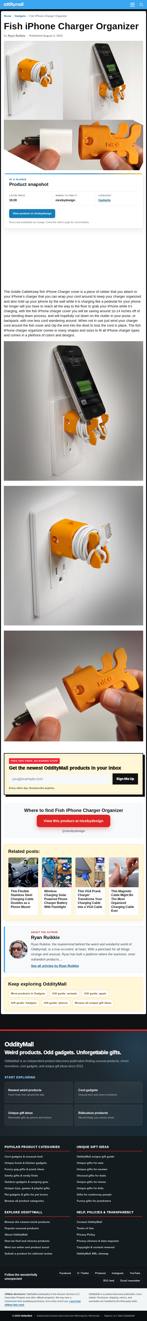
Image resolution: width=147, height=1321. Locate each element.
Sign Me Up (125, 779)
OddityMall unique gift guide (95, 1156)
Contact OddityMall (89, 1221)
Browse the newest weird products (27, 1221)
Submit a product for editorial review (28, 1253)
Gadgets (20, 15)
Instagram (118, 1273)
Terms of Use (85, 1228)
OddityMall (19, 1044)
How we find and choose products (27, 1240)
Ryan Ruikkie (16, 35)
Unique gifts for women (92, 1169)
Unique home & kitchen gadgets (26, 1162)
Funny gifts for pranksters (94, 1200)
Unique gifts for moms (91, 1181)
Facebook (65, 1273)
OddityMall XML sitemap (93, 1253)
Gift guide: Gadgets (24, 1002)
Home (7, 15)
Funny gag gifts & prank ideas (24, 1169)
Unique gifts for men (90, 1162)
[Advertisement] (73, 261)
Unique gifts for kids (90, 1188)
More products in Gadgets (28, 993)
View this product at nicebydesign (73, 821)
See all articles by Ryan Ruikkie (55, 966)
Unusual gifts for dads (91, 1175)
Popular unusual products (22, 1228)
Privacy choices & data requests (98, 1240)
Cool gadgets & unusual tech (24, 1156)
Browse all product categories (24, 1200)
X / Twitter (83, 1273)
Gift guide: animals (64, 993)
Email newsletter (130, 1280)
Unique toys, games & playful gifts (27, 1188)
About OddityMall (16, 1234)
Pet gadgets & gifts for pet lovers (26, 1194)
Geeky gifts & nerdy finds (21, 1175)
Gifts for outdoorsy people (94, 1194)
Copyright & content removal (95, 1247)
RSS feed (108, 1280)
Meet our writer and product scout (27, 1247)
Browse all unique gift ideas (93, 1002)
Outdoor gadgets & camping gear (26, 1181)
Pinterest (100, 1273)
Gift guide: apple (95, 993)
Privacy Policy (86, 1234)
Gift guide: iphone (56, 1002)
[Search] (141, 4)
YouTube (135, 1273)
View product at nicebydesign (32, 213)
